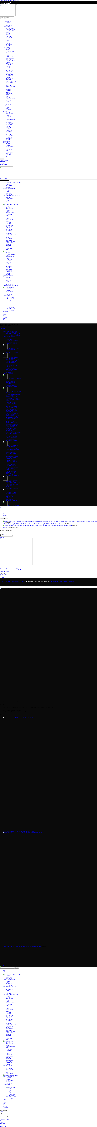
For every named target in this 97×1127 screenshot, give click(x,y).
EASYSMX (9, 36)
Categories (2, 328)
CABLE (8, 22)
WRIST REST (9, 25)
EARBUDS (9, 24)
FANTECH (9, 37)
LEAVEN (8, 66)
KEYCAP (5, 96)
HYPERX (8, 43)
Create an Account (4, 1119)
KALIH (8, 150)
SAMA (8, 237)
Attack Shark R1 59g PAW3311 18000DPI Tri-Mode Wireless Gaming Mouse (22, 946)
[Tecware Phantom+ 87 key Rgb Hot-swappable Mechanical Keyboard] (20, 525)
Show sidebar (3, 533)
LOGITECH (9, 69)
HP (10, 300)
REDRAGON (9, 78)
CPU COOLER (10, 28)
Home (1, 527)
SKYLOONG (9, 84)
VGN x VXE (9, 88)
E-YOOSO (9, 59)
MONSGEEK (9, 74)
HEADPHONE (7, 39)
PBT (7, 103)
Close (1, 508)
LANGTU (8, 65)
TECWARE (9, 85)
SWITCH (5, 142)
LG (10, 304)
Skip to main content (14, 0)
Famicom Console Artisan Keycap (10, 569)
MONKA (8, 73)
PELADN (11, 30)
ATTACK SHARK (10, 51)
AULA (8, 52)
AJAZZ (8, 33)
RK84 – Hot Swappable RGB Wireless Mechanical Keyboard (49, 524)
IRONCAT (8, 127)
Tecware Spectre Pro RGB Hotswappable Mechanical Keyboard (18, 831)
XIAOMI (8, 109)
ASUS (7, 108)
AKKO (8, 50)
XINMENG (9, 90)
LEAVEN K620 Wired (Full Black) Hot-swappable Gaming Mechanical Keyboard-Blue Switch (74, 521)
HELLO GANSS (10, 60)
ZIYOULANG (9, 94)
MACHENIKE (9, 70)
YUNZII (8, 92)
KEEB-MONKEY (10, 99)
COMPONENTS (7, 26)
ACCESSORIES (7, 21)
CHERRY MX (9, 148)
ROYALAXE (9, 82)
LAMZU (8, 129)
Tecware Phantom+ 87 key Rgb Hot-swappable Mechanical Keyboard (55, 525)
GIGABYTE (9, 122)
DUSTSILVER (10, 58)
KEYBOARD (6, 47)
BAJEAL (8, 54)
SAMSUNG (12, 306)
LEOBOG (8, 67)
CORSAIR (8, 116)
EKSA (7, 41)
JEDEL (8, 62)
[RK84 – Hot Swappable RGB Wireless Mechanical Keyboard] (18, 524)
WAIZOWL (9, 137)
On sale (5, 513)
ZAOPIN (8, 139)
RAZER (8, 45)
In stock (5, 515)
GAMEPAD (6, 32)
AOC (7, 107)
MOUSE (5, 111)
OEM (7, 101)
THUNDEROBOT (10, 86)
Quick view (3, 577)
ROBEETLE (9, 80)
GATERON (9, 149)
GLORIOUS (9, 124)
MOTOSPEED (9, 44)
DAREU (8, 35)
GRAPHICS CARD (11, 29)
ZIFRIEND (9, 93)
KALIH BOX (9, 152)
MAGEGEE (9, 71)
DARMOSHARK (10, 119)
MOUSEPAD (6, 141)
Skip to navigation (4, 0)
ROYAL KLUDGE (11, 81)
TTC (7, 156)
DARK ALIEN (10, 56)
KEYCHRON (9, 63)
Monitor (5, 105)
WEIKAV (8, 89)
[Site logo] (7, 15)
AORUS (11, 123)
